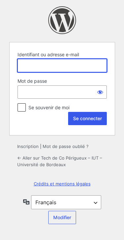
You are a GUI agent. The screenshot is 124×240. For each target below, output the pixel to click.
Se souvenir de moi (48, 107)
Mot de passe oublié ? (66, 146)
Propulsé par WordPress (62, 20)
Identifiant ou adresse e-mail (48, 54)
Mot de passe (32, 81)
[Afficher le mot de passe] (100, 92)
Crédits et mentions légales (62, 183)
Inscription (28, 146)
